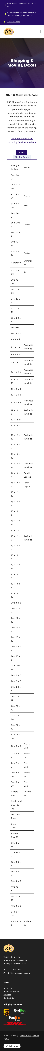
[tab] (21, 152)
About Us (8, 988)
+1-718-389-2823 (13, 22)
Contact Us (9, 998)
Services (7, 995)
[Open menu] (38, 31)
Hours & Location (11, 991)
